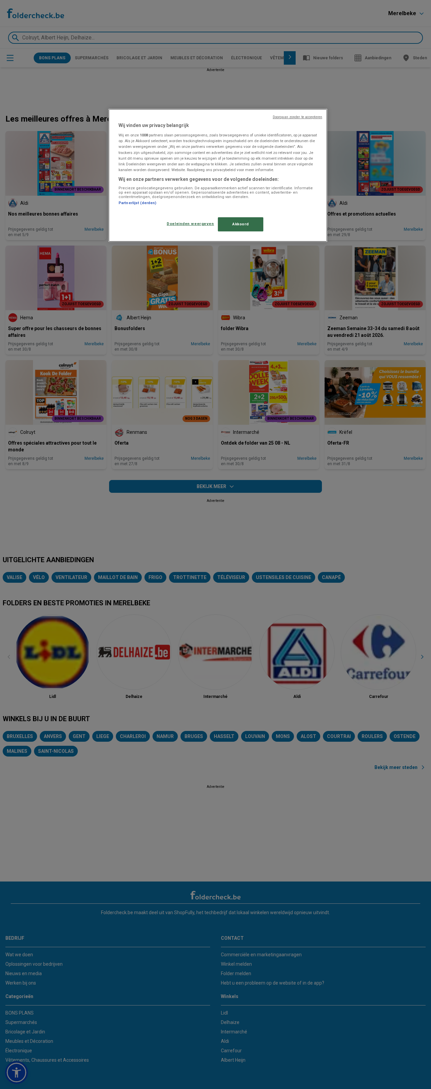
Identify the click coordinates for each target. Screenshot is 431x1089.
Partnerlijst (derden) (137, 203)
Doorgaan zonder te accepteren (297, 117)
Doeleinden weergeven (190, 223)
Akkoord (240, 224)
